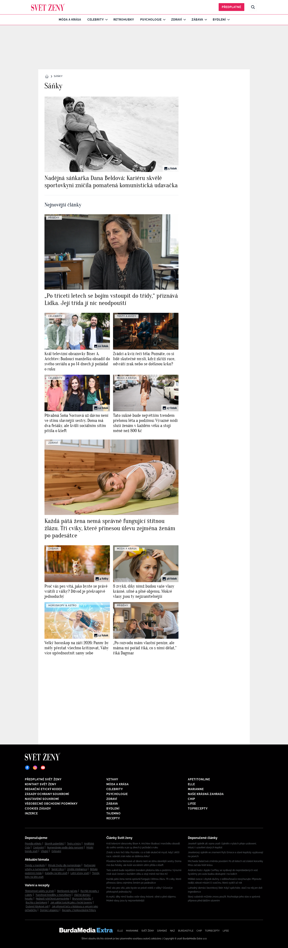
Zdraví (176, 19)
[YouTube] (43, 767)
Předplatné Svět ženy (43, 779)
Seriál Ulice (58, 869)
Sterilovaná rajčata (67, 891)
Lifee (192, 803)
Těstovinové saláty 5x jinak (39, 891)
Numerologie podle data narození (65, 847)
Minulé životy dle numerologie (64, 865)
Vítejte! (44, 851)
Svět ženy (147, 930)
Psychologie (151, 19)
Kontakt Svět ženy (40, 784)
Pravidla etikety (33, 843)
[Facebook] (27, 767)
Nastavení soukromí (42, 799)
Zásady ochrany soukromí (47, 794)
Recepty (113, 818)
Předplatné (231, 7)
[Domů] (48, 7)
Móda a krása (70, 19)
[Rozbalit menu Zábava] (204, 19)
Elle (191, 784)
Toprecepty (198, 808)
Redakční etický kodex (43, 789)
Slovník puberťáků (54, 843)
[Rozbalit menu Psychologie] (163, 19)
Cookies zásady (38, 808)
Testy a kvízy (74, 843)
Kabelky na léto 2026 (56, 873)
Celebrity (95, 19)
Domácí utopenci (49, 910)
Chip (191, 799)
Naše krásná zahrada (206, 794)
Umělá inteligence (77, 869)
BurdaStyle (185, 930)
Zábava (197, 19)
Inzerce (31, 813)
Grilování (56, 851)
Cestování (38, 847)
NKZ (172, 930)
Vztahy (112, 779)
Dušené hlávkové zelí (37, 906)
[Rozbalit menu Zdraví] (183, 19)
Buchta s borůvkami (36, 902)
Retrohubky (123, 19)
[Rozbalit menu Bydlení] (227, 19)
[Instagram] (35, 767)
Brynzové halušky (81, 898)
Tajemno (113, 813)
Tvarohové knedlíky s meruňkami (53, 895)
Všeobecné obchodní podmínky (51, 803)
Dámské (162, 930)
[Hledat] (253, 7)
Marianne (196, 789)
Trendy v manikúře (35, 865)
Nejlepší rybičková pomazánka (52, 898)
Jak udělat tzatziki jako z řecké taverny (71, 902)
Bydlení (219, 19)
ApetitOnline (199, 779)
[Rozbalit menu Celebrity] (105, 19)
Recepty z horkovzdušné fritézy (79, 910)
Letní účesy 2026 (80, 873)
